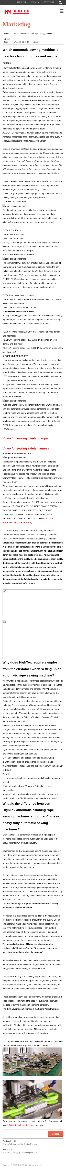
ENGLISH (21, 2)
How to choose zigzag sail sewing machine (20, 1152)
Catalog (55, 1134)
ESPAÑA (35, 2)
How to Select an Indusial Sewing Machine (20, 1144)
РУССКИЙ (49, 2)
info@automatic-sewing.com (20, 1125)
